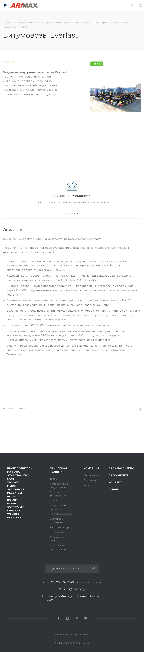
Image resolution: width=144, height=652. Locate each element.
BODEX (12, 496)
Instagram (67, 618)
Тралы (53, 478)
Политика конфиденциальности (72, 634)
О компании (91, 475)
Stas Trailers (18, 475)
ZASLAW (13, 482)
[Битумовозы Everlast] (115, 95)
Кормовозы (57, 532)
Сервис (114, 489)
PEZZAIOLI (14, 492)
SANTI (11, 478)
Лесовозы (56, 500)
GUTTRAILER (16, 506)
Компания (91, 468)
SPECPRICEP (16, 489)
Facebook (58, 618)
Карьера (89, 485)
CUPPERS (13, 510)
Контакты (116, 482)
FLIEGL (12, 503)
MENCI (11, 485)
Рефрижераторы (60, 527)
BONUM (12, 499)
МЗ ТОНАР (14, 471)
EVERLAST (14, 517)
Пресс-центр (119, 475)
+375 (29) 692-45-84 (62, 582)
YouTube (85, 618)
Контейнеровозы (60, 513)
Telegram (76, 618)
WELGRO (13, 513)
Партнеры (90, 480)
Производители (19, 468)
